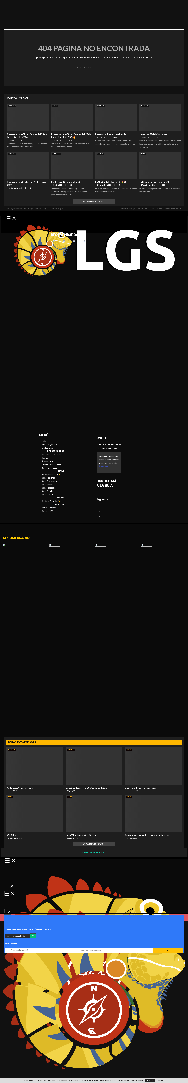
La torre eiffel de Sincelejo (153, 134)
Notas (61, 471)
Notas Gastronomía (49, 481)
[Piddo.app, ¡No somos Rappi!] (72, 165)
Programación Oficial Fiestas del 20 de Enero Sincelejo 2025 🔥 (71, 136)
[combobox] (116, 950)
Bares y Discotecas (49, 468)
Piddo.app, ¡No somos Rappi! (66, 182)
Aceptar (150, 1080)
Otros (60, 497)
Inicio (44, 441)
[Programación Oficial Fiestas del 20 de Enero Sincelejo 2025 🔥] (72, 117)
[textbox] (116, 950)
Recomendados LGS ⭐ (51, 475)
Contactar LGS (142, 209)
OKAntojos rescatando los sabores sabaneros (147, 835)
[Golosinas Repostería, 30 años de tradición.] (94, 766)
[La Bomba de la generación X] (160, 165)
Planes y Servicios (171, 209)
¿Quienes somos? (156, 209)
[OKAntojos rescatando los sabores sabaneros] (153, 813)
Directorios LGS (55, 451)
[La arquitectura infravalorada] (116, 117)
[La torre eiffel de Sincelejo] (160, 117)
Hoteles (45, 458)
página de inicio (91, 57)
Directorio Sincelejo (128, 209)
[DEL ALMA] (34, 813)
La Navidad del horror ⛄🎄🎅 (111, 182)
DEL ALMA (11, 835)
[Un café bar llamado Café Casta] (94, 813)
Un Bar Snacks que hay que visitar (141, 788)
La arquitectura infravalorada (110, 134)
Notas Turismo (47, 485)
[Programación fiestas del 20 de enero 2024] (28, 165)
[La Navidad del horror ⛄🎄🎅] (116, 165)
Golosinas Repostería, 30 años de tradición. (86, 788)
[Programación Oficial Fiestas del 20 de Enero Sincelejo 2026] (28, 117)
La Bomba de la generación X (154, 182)
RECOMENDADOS (16, 537)
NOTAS (55, 106)
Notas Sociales (48, 491)
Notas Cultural (47, 494)
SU (62, 209)
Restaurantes (47, 461)
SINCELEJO (12, 106)
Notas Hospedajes (49, 488)
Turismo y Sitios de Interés (52, 465)
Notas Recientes (48, 478)
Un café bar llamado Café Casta (81, 835)
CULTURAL (100, 154)
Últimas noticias (17, 97)
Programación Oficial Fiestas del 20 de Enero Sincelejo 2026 (27, 136)
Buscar (169, 950)
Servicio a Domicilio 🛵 (51, 501)
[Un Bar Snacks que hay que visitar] (153, 766)
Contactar (58, 504)
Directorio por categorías (52, 455)
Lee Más (160, 1080)
